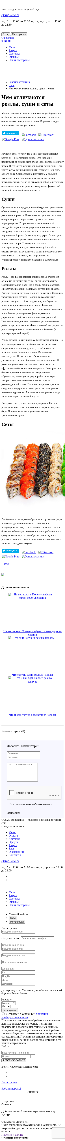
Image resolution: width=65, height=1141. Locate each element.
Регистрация (19, 34)
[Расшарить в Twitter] (10, 134)
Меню (12, 832)
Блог (11, 85)
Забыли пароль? (11, 1088)
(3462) (10, 15)
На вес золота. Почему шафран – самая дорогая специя (32, 633)
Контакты (15, 855)
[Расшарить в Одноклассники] (33, 139)
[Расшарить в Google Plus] (10, 139)
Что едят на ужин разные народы (32, 674)
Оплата (13, 835)
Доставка (14, 838)
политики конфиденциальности (24, 1015)
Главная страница (20, 81)
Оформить (7, 37)
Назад (5, 563)
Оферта (13, 842)
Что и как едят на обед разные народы (32, 714)
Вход (5, 34)
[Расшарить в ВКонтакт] (46, 134)
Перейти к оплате (12, 1134)
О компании (16, 851)
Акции (13, 845)
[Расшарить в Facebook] (28, 134)
